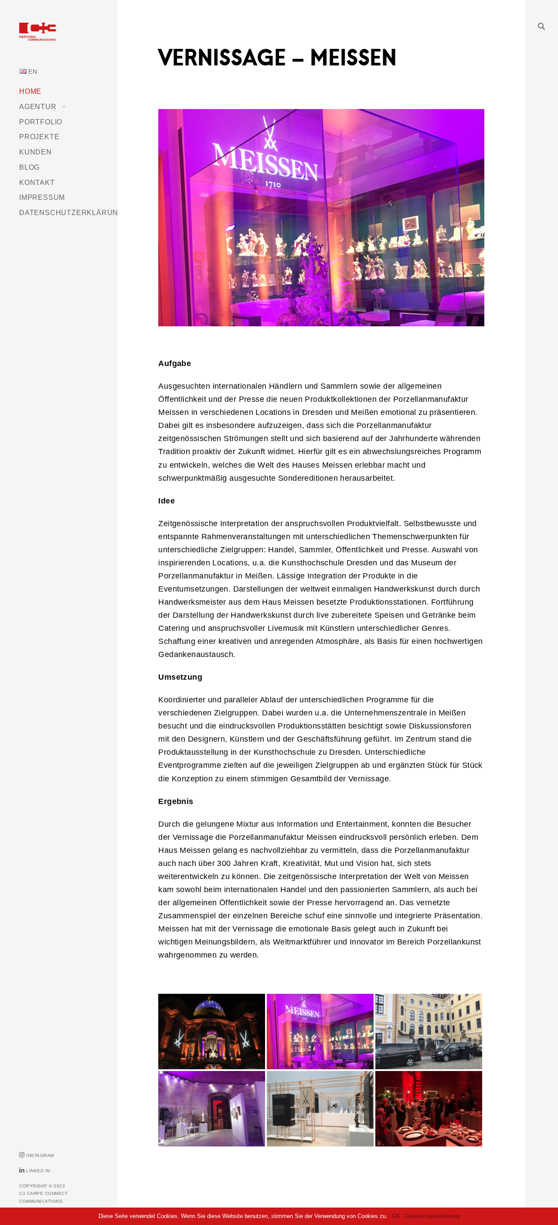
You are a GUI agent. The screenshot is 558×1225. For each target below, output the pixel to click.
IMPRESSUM (42, 197)
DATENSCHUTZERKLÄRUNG (71, 212)
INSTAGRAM (40, 1155)
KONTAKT (37, 182)
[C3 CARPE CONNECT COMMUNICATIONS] (59, 37)
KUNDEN (35, 152)
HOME (30, 91)
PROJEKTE (39, 136)
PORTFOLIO (40, 122)
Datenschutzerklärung (432, 1216)
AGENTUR (38, 106)
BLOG (29, 167)
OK (396, 1216)
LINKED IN (38, 1170)
